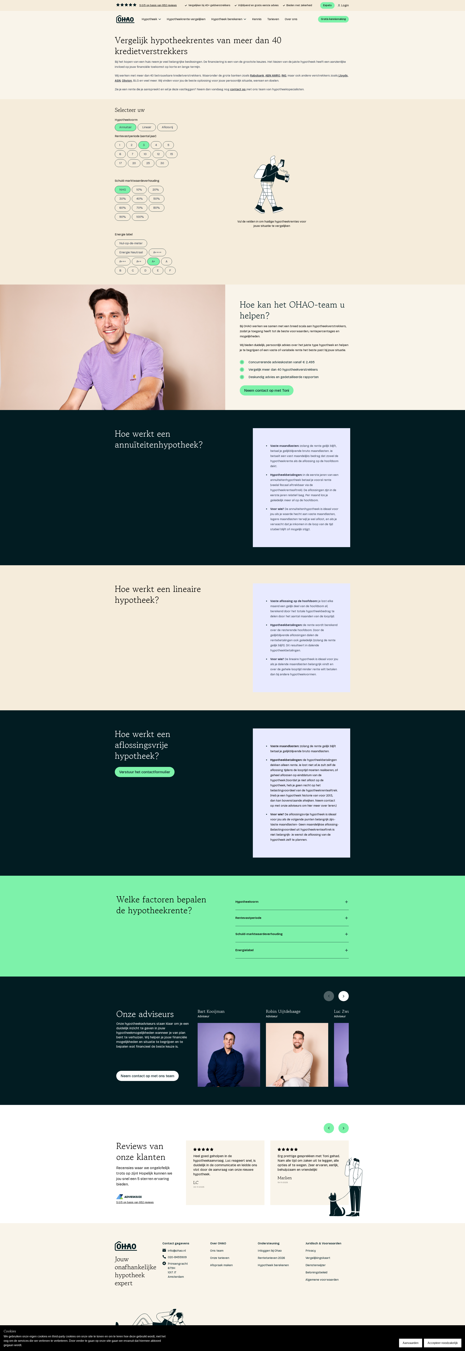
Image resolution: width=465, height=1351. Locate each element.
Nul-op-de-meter (131, 243)
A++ (138, 261)
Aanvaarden (410, 1342)
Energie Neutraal (131, 252)
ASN (118, 80)
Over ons (291, 19)
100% (140, 217)
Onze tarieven (219, 1258)
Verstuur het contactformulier (144, 772)
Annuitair (125, 127)
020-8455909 (177, 1257)
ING (284, 75)
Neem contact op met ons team (147, 1076)
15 (171, 154)
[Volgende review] (343, 1128)
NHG (122, 189)
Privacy (311, 1250)
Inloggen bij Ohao (270, 1250)
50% (156, 198)
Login (345, 5)
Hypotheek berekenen (273, 1265)
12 (158, 154)
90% (122, 217)
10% (139, 189)
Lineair (146, 127)
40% (139, 198)
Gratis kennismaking (333, 19)
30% (122, 198)
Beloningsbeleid (316, 1272)
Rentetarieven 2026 (271, 1258)
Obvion (127, 80)
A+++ (122, 261)
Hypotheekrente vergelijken (186, 19)
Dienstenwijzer (316, 1265)
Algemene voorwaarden (322, 1279)
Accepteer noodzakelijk (443, 1342)
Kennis (257, 19)
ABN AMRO (272, 75)
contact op (238, 89)
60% (122, 207)
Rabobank (257, 75)
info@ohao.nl (177, 1250)
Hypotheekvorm (126, 119)
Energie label (124, 234)
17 (120, 163)
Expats (327, 5)
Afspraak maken (221, 1265)
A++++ (157, 252)
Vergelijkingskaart (318, 1258)
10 (145, 154)
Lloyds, (343, 75)
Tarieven (273, 19)
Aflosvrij (167, 127)
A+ (153, 261)
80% (156, 207)
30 (162, 163)
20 (134, 163)
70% (139, 207)
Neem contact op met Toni (266, 390)
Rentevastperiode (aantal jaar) (135, 136)
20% (156, 189)
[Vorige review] (329, 1128)
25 (148, 163)
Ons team (216, 1250)
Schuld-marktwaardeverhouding (137, 180)
